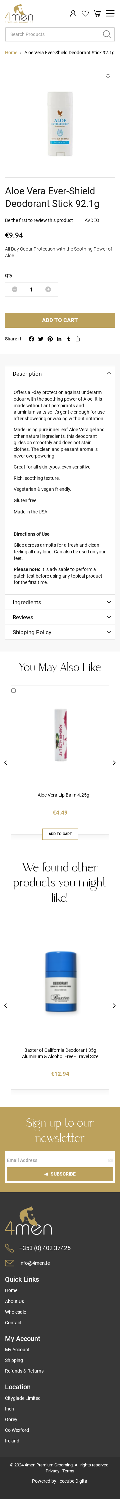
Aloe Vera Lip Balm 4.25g (63, 795)
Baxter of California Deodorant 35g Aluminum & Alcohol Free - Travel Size (60, 1053)
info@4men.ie (34, 1263)
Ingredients (27, 602)
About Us (14, 1301)
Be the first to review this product (39, 220)
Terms (68, 1470)
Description (27, 373)
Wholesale (15, 1312)
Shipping (14, 1360)
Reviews (23, 617)
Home (11, 52)
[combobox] (60, 34)
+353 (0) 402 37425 (45, 1247)
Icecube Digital (73, 1481)
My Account (17, 1349)
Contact (13, 1322)
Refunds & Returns (24, 1371)
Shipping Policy (32, 632)
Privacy (52, 1470)
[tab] (60, 373)
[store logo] (19, 14)
